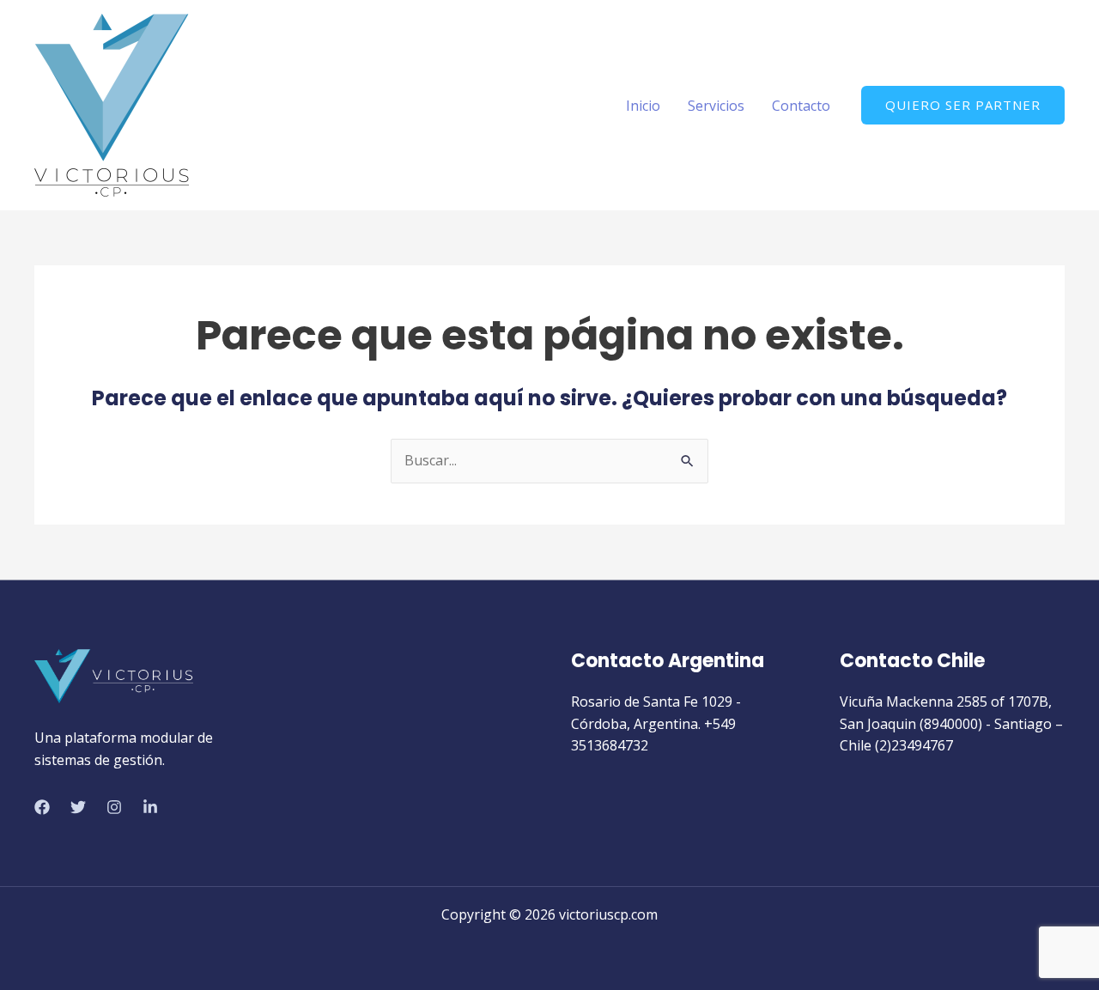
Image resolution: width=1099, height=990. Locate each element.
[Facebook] (42, 807)
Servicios (716, 105)
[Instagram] (114, 807)
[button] (963, 105)
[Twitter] (78, 807)
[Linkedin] (150, 807)
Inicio (643, 105)
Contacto (801, 105)
